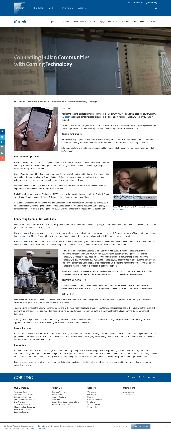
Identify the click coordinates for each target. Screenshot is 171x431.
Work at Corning (93, 404)
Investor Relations (59, 397)
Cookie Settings (120, 426)
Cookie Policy (41, 428)
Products (38, 7)
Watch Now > (118, 210)
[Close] (167, 426)
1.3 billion (65, 117)
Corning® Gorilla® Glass (24, 394)
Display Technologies (22, 397)
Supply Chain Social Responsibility (65, 402)
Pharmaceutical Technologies (25, 407)
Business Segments (59, 392)
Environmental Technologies (25, 399)
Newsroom (56, 399)
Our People (91, 394)
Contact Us (138, 3)
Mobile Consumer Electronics (38, 102)
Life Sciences (19, 402)
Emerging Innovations (22, 412)
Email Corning (128, 392)
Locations (91, 402)
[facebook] (139, 377)
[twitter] (144, 377)
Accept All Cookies (140, 426)
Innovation (67, 7)
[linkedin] (154, 377)
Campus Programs (94, 399)
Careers (128, 3)
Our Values (91, 392)
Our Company (21, 388)
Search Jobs (92, 407)
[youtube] (149, 377)
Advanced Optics (21, 392)
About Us (82, 7)
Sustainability (57, 394)
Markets (52, 7)
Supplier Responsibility (61, 404)
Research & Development (24, 409)
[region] (85, 426)
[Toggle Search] (156, 8)
